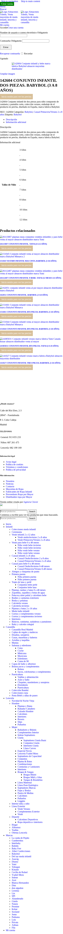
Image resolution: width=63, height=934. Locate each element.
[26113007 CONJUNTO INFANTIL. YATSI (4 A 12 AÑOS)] (31, 239)
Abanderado (17, 898)
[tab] (11, 119)
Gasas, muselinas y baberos (24, 637)
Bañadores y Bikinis (27, 730)
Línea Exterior (18, 806)
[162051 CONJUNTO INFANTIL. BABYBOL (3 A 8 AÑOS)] (31, 290)
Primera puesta (18, 574)
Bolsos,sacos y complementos (25, 666)
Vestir (20, 814)
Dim (14, 885)
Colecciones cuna (20, 693)
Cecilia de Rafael (20, 872)
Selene (15, 877)
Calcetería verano (20, 603)
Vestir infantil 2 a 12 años (23, 534)
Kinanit (15, 869)
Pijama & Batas (25, 761)
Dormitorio (23, 685)
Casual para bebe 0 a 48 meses (26, 563)
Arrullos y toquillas (20, 640)
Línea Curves (29, 748)
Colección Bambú (20, 690)
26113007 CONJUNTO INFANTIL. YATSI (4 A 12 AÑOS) (23, 244)
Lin (13, 893)
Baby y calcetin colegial (23, 624)
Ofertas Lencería (19, 832)
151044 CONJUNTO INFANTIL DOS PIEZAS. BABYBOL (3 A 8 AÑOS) (29, 329)
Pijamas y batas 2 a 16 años (24, 608)
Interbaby (16, 843)
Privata (15, 922)
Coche (21, 650)
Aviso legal (11, 462)
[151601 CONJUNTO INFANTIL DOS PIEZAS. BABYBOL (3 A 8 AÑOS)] (31, 307)
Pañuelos (22, 724)
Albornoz (16, 827)
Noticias (9, 484)
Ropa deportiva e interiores (30, 822)
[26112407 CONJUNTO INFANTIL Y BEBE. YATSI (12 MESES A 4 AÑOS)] (31, 273)
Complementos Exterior (29, 811)
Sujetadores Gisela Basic (34, 740)
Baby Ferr (16, 848)
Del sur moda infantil (21, 856)
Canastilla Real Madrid (22, 629)
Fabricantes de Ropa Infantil (19, 491)
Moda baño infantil (20, 611)
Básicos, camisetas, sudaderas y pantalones (31, 621)
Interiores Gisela (31, 745)
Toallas (15, 830)
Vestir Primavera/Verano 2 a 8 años (34, 540)
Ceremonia (17, 532)
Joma (14, 914)
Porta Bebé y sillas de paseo (25, 695)
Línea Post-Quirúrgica (28, 785)
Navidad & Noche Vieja (23, 701)
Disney (15, 861)
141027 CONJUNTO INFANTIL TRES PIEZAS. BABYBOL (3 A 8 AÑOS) (30, 363)
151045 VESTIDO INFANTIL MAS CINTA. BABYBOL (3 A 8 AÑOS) (28, 261)
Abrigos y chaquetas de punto (25, 571)
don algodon (17, 888)
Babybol (29, 112)
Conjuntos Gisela (31, 743)
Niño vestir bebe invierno (29, 548)
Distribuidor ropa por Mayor (19, 497)
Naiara (15, 904)
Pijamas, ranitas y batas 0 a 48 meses (29, 590)
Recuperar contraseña (10, 53)
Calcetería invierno (20, 606)
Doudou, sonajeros (20, 635)
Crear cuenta (7, 4)
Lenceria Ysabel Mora (28, 753)
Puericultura (17, 674)
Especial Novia (25, 751)
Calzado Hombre (25, 711)
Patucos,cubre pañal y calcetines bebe (29, 595)
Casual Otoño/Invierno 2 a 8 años (33, 558)
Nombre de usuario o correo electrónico (24, 32)
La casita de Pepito (20, 838)
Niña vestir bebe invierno (29, 545)
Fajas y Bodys (24, 790)
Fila (13, 927)
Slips (20, 722)
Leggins (21, 801)
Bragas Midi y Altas (32, 777)
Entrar (5, 47)
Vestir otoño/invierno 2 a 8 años (32, 537)
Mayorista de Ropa (14, 489)
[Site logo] (10, 22)
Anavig (15, 859)
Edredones (22, 658)
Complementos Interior (28, 732)
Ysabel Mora (18, 875)
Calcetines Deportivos (28, 819)
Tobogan (16, 867)
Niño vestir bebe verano (29, 553)
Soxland (15, 912)
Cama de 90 (23, 661)
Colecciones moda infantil (24, 529)
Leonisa (15, 890)
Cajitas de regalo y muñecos (25, 632)
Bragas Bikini (29, 774)
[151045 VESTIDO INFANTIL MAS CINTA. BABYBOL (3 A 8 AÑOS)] (31, 256)
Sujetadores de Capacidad (29, 756)
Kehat (14, 909)
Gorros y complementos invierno (27, 616)
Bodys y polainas (20, 600)
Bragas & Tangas (26, 772)
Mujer (14, 727)
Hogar (15, 825)
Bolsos (21, 669)
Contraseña (11, 41)
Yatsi (14, 864)
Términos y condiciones (17, 467)
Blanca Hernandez (20, 883)
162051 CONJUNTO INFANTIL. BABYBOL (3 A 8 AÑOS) (24, 295)
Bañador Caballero (26, 708)
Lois (14, 919)
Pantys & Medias (25, 793)
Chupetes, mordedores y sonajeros (33, 682)
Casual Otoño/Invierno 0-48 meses (34, 566)
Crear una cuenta (15, 27)
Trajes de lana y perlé (21, 582)
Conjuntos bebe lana (27, 587)
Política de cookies (14, 464)
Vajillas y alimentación (28, 677)
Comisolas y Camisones (29, 766)
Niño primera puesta (27, 579)
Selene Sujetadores (26, 735)
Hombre (15, 703)
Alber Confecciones (21, 851)
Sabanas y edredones (21, 645)
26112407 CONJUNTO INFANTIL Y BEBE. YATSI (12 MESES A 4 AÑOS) (30, 278)
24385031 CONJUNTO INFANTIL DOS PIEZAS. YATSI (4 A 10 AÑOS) (29, 346)
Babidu (15, 846)
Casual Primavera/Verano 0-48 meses (35, 569)
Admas (15, 925)
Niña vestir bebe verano (29, 550)
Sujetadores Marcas (27, 788)
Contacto (10, 486)
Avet (14, 880)
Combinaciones (25, 764)
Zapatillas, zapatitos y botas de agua (28, 592)
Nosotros (10, 481)
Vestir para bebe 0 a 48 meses (25, 542)
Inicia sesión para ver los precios (16, 96)
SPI (13, 896)
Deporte (15, 817)
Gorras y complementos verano (26, 614)
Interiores (16, 619)
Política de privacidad (16, 469)
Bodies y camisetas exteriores (25, 598)
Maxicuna (22, 656)
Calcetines (22, 714)
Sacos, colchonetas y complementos (34, 672)
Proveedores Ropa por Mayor (19, 494)
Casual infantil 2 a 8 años (23, 555)
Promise (15, 906)
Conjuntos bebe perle (27, 584)
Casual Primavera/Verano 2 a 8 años (34, 561)
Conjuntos (22, 759)
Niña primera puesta (27, 577)
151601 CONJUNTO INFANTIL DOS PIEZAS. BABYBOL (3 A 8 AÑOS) (29, 312)
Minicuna (22, 653)
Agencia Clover (30, 502)
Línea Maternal (25, 782)
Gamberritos (17, 840)
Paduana (16, 917)
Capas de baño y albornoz (24, 664)
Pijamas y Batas (25, 706)
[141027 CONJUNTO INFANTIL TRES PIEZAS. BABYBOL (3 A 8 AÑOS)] (31, 358)
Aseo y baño (23, 679)
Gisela (20, 737)
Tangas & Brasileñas (32, 780)
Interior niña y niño (20, 803)
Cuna (20, 648)
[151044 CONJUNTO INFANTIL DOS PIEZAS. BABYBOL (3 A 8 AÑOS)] (31, 324)
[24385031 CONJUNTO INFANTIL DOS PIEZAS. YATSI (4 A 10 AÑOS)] (31, 341)
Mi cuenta (10, 930)
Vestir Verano (24, 809)
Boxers (21, 719)
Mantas (15, 643)
